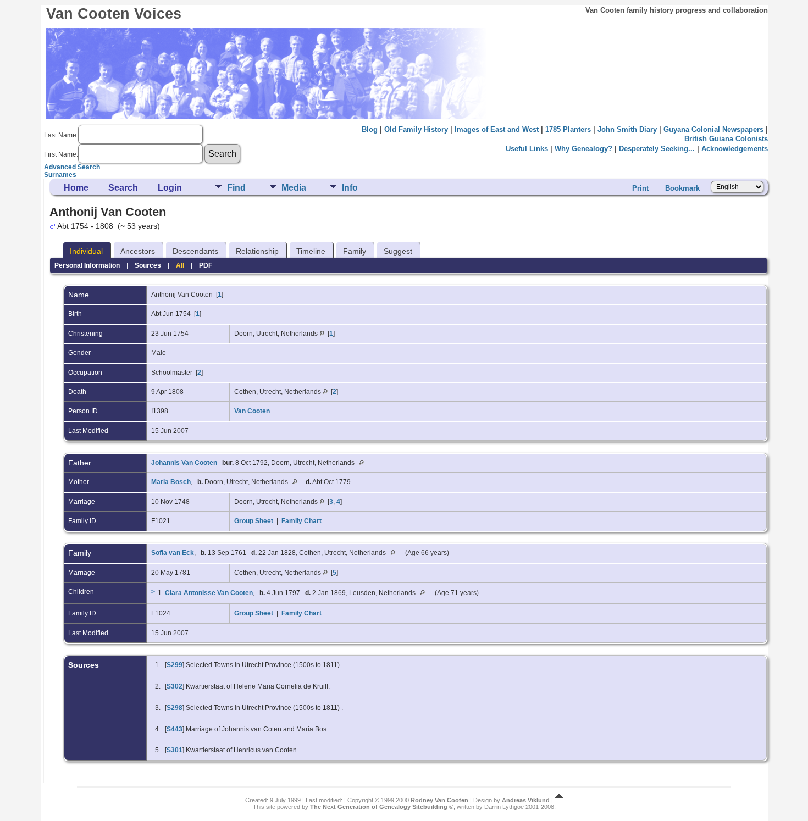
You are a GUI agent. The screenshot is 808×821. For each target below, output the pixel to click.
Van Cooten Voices (113, 13)
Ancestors (137, 251)
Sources (148, 265)
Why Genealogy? (583, 149)
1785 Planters (568, 129)
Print (640, 188)
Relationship (257, 251)
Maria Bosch (171, 482)
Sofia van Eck (172, 553)
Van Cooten (252, 411)
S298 (174, 708)
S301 (174, 750)
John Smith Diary (627, 129)
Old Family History (416, 129)
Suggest (398, 251)
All (180, 265)
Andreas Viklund (526, 800)
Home (76, 187)
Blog (370, 129)
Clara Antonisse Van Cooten (209, 593)
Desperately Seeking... (657, 149)
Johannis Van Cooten (184, 463)
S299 (174, 665)
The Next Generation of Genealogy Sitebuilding (378, 806)
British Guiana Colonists (726, 139)
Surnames (60, 175)
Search (123, 187)
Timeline (310, 251)
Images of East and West (497, 129)
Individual (86, 251)
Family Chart (301, 521)
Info (350, 187)
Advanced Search (72, 167)
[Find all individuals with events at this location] (321, 333)
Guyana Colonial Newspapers (713, 129)
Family (354, 251)
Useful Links (527, 149)
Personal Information (87, 265)
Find (236, 187)
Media (293, 187)
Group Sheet (253, 521)
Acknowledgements (734, 149)
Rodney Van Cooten (439, 800)
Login (170, 187)
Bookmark (682, 188)
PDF (205, 265)
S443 (174, 729)
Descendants (195, 251)
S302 (174, 686)
